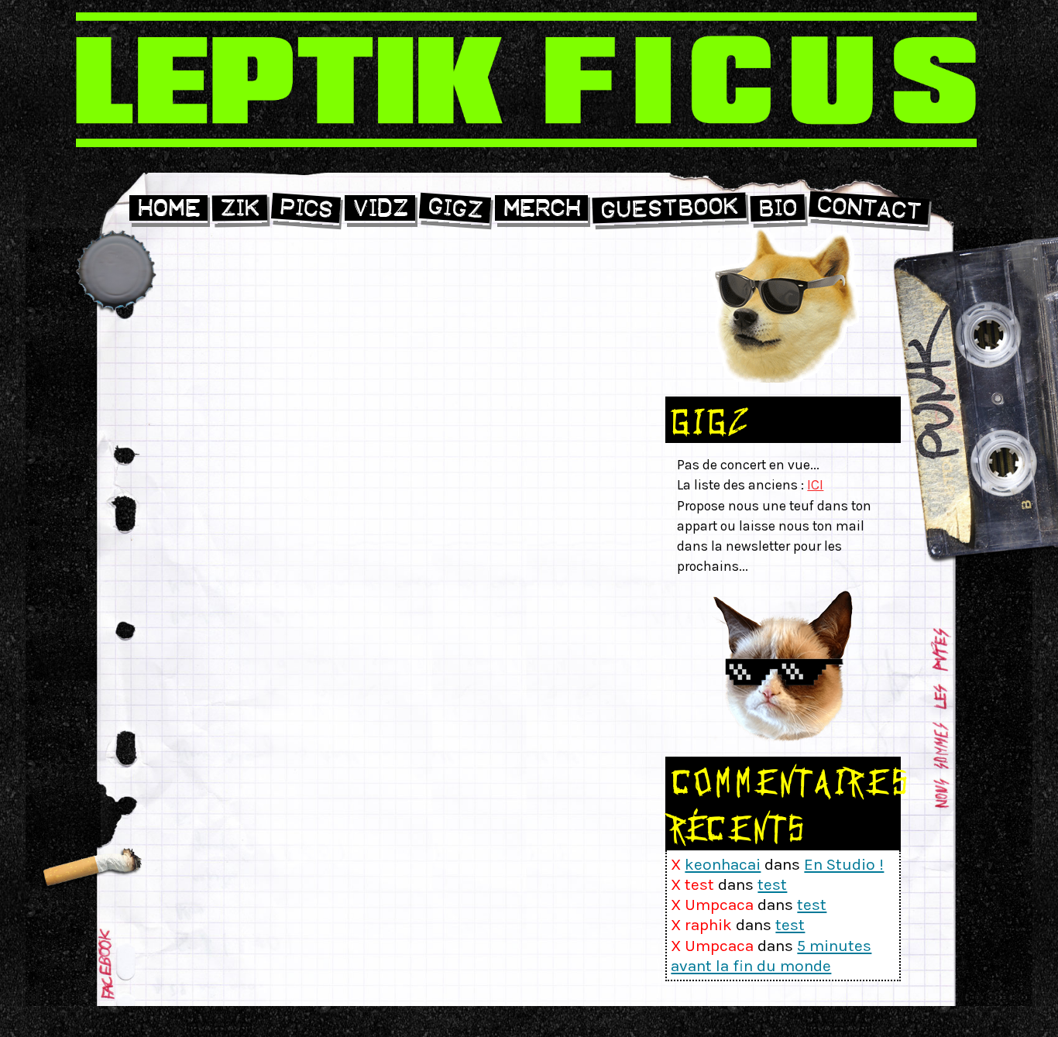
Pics (305, 208)
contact (868, 208)
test (772, 884)
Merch (541, 208)
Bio (778, 208)
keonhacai (723, 864)
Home (168, 208)
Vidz (379, 208)
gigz (455, 208)
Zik (239, 208)
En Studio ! (844, 864)
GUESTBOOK (669, 208)
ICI (815, 485)
